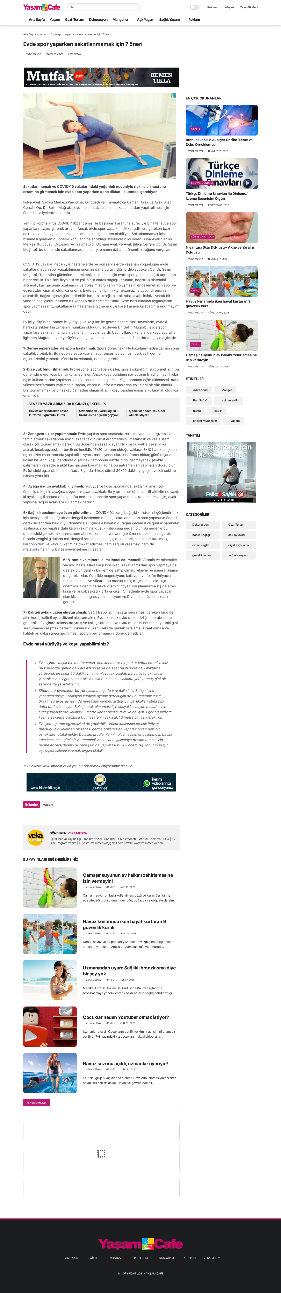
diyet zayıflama (238, 545)
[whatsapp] (236, 20)
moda (196, 410)
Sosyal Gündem (202, 182)
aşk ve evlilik (230, 400)
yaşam (43, 34)
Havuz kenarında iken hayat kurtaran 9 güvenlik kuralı (48, 413)
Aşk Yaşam (145, 20)
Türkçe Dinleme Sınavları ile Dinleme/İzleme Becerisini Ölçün (216, 196)
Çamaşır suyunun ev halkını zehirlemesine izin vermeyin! (128, 878)
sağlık (195, 129)
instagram (166, 1257)
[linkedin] (59, 815)
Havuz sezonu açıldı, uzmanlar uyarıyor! (125, 1063)
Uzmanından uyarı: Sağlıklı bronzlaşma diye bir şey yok (98, 413)
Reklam (212, 7)
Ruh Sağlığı (200, 400)
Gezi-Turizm (74, 20)
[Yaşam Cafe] (41, 9)
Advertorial (200, 390)
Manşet (110, 887)
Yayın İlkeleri (249, 7)
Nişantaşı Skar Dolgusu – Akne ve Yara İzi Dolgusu (220, 249)
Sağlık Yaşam (169, 20)
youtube (190, 1257)
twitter (93, 1257)
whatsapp (116, 1257)
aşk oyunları (236, 535)
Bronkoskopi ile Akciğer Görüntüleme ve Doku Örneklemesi (219, 142)
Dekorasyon (98, 20)
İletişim (229, 7)
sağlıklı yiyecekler (204, 420)
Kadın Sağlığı (201, 535)
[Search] (136, 7)
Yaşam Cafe (155, 1273)
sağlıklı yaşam (237, 555)
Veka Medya (212, 1257)
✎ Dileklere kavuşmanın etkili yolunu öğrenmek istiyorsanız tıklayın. (78, 766)
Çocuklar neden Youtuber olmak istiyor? (147, 413)
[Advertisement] (222, 60)
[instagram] (249, 20)
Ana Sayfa (37, 20)
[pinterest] (242, 20)
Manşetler (120, 20)
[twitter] (229, 20)
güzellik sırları (202, 236)
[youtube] (255, 20)
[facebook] (222, 20)
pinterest (141, 1257)
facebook (71, 1257)
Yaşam (55, 20)
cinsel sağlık (200, 545)
